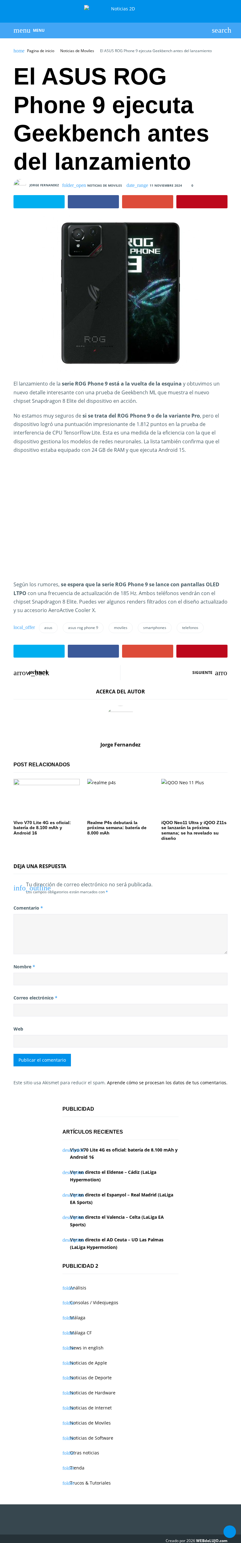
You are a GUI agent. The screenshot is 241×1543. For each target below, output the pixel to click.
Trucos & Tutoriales (90, 1483)
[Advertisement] (120, 522)
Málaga (77, 1318)
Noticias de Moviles (77, 50)
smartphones (154, 627)
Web (18, 1029)
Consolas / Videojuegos (94, 1302)
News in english (87, 1348)
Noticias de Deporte (91, 1378)
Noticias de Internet (91, 1408)
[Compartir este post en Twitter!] (39, 201)
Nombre (24, 967)
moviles (120, 627)
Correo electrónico (35, 998)
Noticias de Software (91, 1438)
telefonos (190, 627)
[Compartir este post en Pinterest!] (202, 201)
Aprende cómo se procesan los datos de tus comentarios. (167, 1083)
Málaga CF (81, 1333)
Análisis (78, 1288)
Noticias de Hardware (92, 1393)
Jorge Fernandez (44, 185)
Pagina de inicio (40, 50)
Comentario (28, 908)
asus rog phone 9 (83, 627)
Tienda (77, 1468)
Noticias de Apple (88, 1363)
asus (48, 627)
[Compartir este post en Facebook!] (93, 201)
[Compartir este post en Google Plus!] (147, 201)
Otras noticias (84, 1453)
